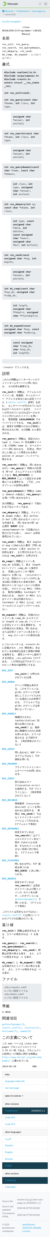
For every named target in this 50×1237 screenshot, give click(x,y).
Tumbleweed (22, 11)
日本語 (8, 1166)
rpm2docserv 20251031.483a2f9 (31, 1226)
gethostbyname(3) (26, 899)
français (9, 1159)
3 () (10, 1180)
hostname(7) (9, 1031)
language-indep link (15, 1081)
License (26, 1231)
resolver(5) (32, 1027)
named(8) (25, 1031)
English (8, 1152)
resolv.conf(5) (17, 402)
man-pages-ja (38, 11)
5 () (10, 1187)
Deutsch (9, 1145)
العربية (8, 1139)
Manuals (8, 11)
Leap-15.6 (10, 1124)
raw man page (12, 1088)
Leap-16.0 (10, 1117)
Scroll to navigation (11, 21)
